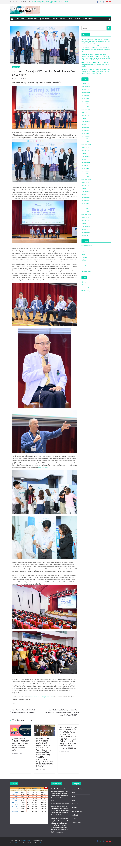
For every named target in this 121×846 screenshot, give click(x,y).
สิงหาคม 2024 (85, 153)
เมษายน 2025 (85, 130)
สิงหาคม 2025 (85, 118)
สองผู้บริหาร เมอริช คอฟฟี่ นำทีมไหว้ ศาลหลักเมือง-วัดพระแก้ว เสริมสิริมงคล (24, 711)
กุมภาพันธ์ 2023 (85, 206)
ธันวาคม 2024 (85, 142)
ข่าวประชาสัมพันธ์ (88, 19)
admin (26, 79)
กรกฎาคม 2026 (85, 86)
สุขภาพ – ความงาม (45, 19)
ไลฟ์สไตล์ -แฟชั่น (32, 19)
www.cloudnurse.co (44, 467)
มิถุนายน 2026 (85, 89)
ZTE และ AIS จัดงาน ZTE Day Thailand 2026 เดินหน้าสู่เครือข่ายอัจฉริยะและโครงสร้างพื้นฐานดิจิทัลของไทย (95, 64)
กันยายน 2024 (85, 150)
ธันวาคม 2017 (85, 235)
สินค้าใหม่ (77, 19)
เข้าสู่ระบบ (84, 282)
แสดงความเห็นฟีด (86, 288)
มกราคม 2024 (85, 174)
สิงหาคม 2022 (85, 223)
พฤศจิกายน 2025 (86, 110)
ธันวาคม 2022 (85, 212)
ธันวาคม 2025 (85, 107)
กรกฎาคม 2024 (85, 156)
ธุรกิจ (17, 19)
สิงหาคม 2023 (85, 188)
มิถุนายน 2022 (85, 229)
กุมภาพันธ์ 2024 (85, 171)
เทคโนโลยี (84, 266)
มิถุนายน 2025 (85, 124)
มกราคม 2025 (85, 139)
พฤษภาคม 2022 (85, 232)
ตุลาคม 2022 (85, 217)
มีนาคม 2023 (85, 203)
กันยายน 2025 (85, 115)
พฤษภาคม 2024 (85, 162)
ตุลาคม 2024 (85, 147)
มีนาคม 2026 (85, 98)
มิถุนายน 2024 (85, 159)
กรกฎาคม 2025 (85, 121)
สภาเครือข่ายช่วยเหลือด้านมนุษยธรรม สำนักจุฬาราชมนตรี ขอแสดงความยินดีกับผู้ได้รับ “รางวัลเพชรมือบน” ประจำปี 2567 (61, 712)
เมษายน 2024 (85, 165)
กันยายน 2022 (85, 220)
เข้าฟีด (83, 285)
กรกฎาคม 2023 (85, 191)
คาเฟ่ (70, 19)
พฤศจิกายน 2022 (86, 215)
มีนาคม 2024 (85, 168)
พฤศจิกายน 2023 (86, 180)
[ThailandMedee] (12, 19)
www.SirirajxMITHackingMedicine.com (41, 697)
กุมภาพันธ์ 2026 (85, 101)
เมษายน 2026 (85, 95)
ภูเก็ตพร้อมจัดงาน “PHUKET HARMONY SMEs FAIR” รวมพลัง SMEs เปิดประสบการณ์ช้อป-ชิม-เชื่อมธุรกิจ (20, 744)
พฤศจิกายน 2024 (86, 145)
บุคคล (23, 19)
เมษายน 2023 (85, 200)
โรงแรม (55, 19)
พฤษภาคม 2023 (85, 197)
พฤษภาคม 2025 (85, 127)
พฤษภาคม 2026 (85, 92)
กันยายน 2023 (85, 185)
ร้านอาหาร (63, 19)
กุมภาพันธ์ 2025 (85, 136)
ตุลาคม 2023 (85, 182)
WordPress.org (85, 291)
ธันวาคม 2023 (85, 177)
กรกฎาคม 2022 (85, 226)
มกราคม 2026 (85, 104)
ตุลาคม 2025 (85, 113)
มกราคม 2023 (85, 209)
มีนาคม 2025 (85, 133)
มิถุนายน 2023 (85, 194)
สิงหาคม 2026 (85, 83)
